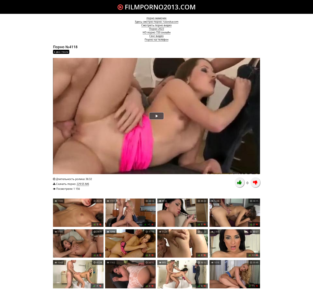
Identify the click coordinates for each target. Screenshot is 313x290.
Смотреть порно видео (156, 25)
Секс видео (156, 36)
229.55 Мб (83, 184)
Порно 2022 (156, 29)
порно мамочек (156, 18)
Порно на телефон (156, 39)
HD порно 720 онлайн (157, 32)
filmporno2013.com (159, 6)
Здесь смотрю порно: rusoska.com (156, 21)
